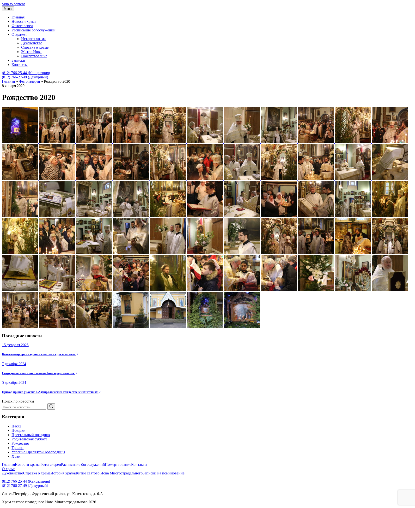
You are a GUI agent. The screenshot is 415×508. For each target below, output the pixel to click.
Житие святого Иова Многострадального (109, 473)
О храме (18, 34)
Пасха (16, 426)
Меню (8, 9)
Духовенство (31, 43)
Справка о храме (35, 47)
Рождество (20, 443)
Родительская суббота (29, 439)
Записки (18, 60)
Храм (16, 456)
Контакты (20, 65)
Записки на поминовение (163, 473)
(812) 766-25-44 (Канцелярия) (26, 73)
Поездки (18, 430)
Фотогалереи (22, 26)
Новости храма (24, 21)
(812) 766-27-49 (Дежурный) (25, 77)
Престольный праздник (31, 435)
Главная (18, 17)
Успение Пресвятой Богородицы (38, 452)
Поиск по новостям (18, 401)
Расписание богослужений (33, 30)
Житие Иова (31, 52)
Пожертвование (34, 56)
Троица (18, 448)
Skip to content (13, 4)
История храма (33, 39)
